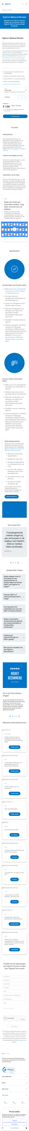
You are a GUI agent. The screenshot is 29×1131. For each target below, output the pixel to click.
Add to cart (16, 116)
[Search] (22, 4)
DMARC (10, 52)
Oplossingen (5, 1095)
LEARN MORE (14, 949)
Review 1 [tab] (12, 716)
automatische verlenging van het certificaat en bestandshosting (15, 291)
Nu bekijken (14, 835)
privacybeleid (20, 1040)
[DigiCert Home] (8, 4)
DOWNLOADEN (15, 747)
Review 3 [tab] (16, 716)
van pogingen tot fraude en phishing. (14, 149)
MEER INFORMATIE (11, 496)
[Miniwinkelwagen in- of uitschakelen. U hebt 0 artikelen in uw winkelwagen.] (26, 4)
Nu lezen (14, 857)
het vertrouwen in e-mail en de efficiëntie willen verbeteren (14, 449)
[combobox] (15, 91)
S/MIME (18, 482)
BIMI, (6, 52)
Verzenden (14, 1026)
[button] (11, 562)
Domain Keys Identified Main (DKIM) (13, 336)
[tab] (13, 562)
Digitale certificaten (7, 10)
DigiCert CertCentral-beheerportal (12, 84)
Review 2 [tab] (14, 716)
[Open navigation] (2, 4)
